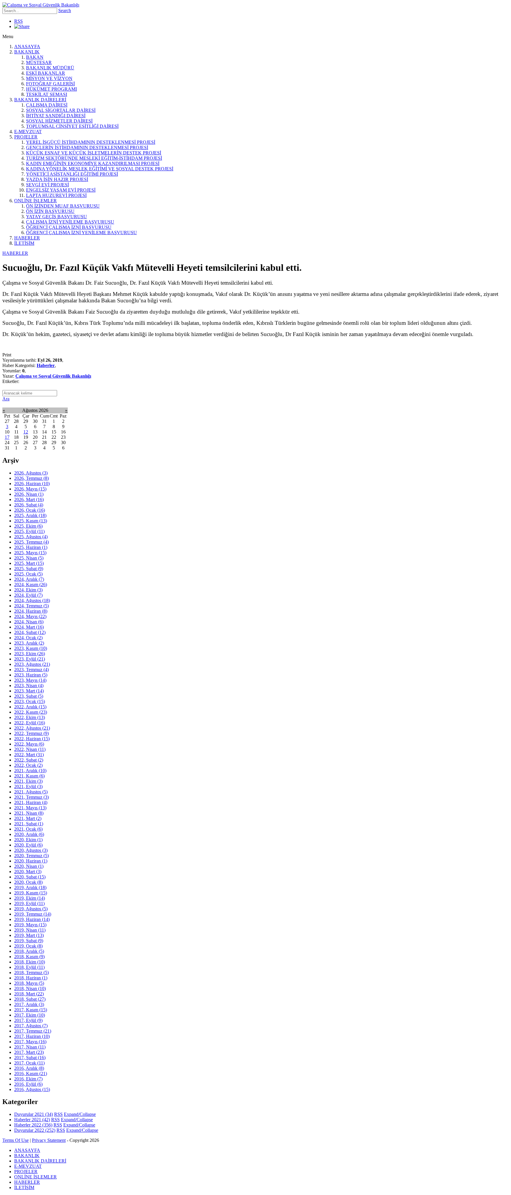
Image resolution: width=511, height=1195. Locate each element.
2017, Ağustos (31, 1025)
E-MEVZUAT (28, 131)
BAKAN (34, 57)
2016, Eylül (28, 1084)
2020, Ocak (28, 882)
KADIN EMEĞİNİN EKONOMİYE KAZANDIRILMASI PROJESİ (92, 163)
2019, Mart (29, 935)
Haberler (46, 365)
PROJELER (26, 136)
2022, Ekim (29, 717)
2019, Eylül (29, 903)
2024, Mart (29, 627)
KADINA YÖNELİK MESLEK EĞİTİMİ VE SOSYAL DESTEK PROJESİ (99, 168)
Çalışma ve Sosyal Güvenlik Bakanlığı (53, 376)
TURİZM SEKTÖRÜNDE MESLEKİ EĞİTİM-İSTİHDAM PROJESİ (94, 158)
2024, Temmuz (31, 605)
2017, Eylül (28, 1020)
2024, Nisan (28, 621)
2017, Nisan (30, 1046)
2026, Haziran (32, 483)
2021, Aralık (30, 770)
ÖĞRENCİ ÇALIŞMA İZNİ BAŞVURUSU (68, 227)
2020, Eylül (28, 844)
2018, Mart (29, 993)
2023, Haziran (30, 674)
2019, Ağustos (31, 908)
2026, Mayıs (30, 488)
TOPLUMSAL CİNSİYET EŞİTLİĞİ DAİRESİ (72, 126)
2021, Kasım (29, 775)
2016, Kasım (30, 1073)
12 (25, 431)
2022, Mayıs (29, 743)
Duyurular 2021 (33, 1114)
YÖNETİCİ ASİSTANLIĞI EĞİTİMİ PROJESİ (72, 174)
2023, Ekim (29, 653)
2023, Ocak (29, 701)
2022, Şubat (28, 759)
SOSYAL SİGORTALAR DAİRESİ (61, 110)
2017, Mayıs (30, 1041)
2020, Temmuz (31, 855)
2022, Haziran (32, 738)
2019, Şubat (28, 940)
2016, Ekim (28, 1078)
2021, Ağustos (31, 791)
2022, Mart (29, 754)
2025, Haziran (30, 547)
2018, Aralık (29, 951)
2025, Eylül (29, 531)
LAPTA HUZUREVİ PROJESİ (56, 195)
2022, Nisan (30, 749)
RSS (18, 21)
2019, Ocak (28, 945)
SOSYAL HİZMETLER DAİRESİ (59, 120)
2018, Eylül (29, 967)
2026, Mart (29, 499)
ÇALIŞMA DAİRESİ (46, 104)
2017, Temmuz (32, 1030)
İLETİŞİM (24, 243)
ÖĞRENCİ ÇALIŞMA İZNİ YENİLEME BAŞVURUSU (81, 232)
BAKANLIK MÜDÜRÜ (50, 67)
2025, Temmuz (31, 541)
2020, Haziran (30, 860)
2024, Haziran (30, 611)
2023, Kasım (30, 648)
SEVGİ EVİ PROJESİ (47, 184)
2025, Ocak (28, 573)
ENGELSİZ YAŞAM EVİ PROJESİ (61, 190)
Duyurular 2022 (34, 1130)
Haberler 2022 (33, 1124)
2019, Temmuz (32, 914)
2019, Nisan (30, 929)
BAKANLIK (27, 51)
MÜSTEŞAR (39, 62)
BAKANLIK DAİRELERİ (40, 99)
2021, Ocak (28, 829)
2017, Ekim (29, 1015)
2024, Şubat (30, 632)
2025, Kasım (30, 520)
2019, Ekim (29, 898)
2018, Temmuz (31, 972)
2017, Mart (29, 1052)
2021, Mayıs (30, 807)
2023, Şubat (28, 696)
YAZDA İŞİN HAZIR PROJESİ (57, 179)
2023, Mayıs (30, 680)
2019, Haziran (32, 919)
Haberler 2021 (32, 1119)
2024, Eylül (28, 595)
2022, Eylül (29, 722)
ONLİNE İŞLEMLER (35, 200)
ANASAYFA (27, 46)
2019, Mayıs (30, 924)
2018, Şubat (30, 999)
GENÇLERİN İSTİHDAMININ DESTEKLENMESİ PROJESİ (87, 147)
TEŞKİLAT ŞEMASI (46, 94)
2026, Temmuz (31, 478)
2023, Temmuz (31, 669)
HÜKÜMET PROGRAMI (51, 89)
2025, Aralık (30, 515)
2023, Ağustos (32, 664)
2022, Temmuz (31, 733)
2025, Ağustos (31, 536)
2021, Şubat (28, 823)
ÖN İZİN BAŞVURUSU (50, 211)
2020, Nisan (28, 866)
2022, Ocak (28, 765)
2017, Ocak (29, 1062)
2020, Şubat (30, 876)
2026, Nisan (28, 494)
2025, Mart (29, 563)
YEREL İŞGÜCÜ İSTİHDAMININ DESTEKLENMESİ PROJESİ (90, 142)
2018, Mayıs (29, 983)
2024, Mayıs (30, 616)
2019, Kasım (30, 892)
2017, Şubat (30, 1057)
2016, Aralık (29, 1068)
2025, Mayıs (30, 552)
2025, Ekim (28, 526)
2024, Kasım (30, 584)
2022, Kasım (30, 712)
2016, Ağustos (32, 1089)
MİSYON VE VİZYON (49, 78)
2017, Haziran (32, 1036)
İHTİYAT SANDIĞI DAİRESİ (55, 115)
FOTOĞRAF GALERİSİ (50, 83)
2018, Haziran (30, 977)
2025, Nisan (28, 557)
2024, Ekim (28, 589)
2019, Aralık (30, 887)
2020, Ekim (28, 839)
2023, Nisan (28, 685)
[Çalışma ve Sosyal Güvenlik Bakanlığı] (40, 4)
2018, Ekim (29, 961)
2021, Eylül (28, 786)
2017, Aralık (29, 1004)
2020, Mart (27, 871)
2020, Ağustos (31, 850)
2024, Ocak (28, 637)
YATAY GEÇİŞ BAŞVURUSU (56, 216)
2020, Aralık (29, 834)
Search (64, 10)
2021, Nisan (28, 813)
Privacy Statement (49, 1140)
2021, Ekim (28, 781)
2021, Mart (27, 818)
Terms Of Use (15, 1140)
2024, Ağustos (32, 600)
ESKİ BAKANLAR (45, 73)
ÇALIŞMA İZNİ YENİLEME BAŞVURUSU (70, 221)
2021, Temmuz (31, 797)
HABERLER (27, 237)
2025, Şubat (28, 568)
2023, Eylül (29, 658)
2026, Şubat (28, 504)
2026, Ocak (29, 510)
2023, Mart (29, 690)
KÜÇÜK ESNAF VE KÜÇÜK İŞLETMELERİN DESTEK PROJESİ (93, 152)
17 (7, 437)
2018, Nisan (30, 988)
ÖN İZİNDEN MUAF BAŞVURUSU (63, 205)
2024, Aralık (29, 579)
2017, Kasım (30, 1009)
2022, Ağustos (32, 728)
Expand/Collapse (80, 1114)
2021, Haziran (30, 802)
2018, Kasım (29, 956)
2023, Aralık (29, 642)
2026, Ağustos (31, 472)
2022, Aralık (30, 706)
